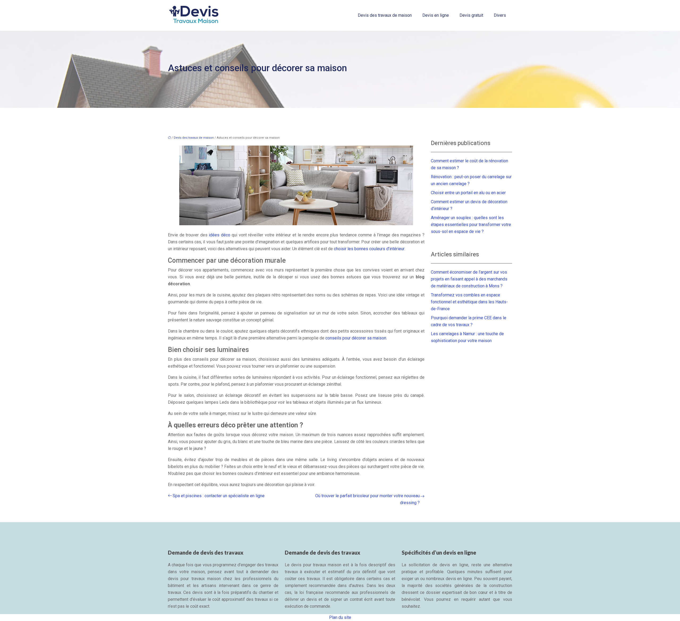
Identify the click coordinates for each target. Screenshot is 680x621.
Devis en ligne (435, 15)
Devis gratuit (471, 15)
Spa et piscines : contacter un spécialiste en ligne (219, 495)
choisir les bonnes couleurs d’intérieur (369, 248)
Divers (500, 15)
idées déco (219, 234)
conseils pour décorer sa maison (355, 338)
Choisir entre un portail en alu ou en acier (468, 192)
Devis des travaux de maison (385, 15)
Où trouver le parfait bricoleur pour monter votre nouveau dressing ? (367, 499)
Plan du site (340, 617)
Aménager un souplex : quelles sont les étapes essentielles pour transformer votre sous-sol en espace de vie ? (471, 224)
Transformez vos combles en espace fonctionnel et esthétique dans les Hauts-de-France (469, 301)
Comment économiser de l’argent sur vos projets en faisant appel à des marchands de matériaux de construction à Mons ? (469, 279)
